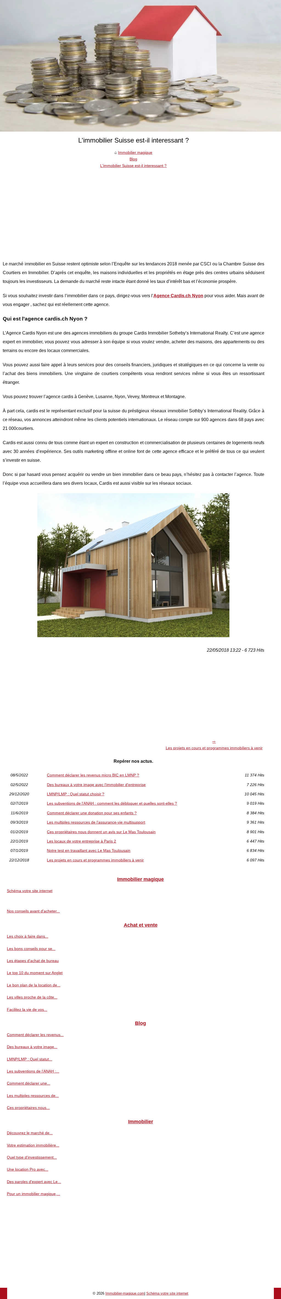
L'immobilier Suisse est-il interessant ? (133, 165)
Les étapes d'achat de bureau (33, 960)
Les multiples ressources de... (33, 1095)
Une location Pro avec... (27, 1169)
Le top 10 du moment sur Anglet (35, 973)
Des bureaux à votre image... (32, 1047)
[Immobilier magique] (140, 66)
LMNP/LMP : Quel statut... (29, 1059)
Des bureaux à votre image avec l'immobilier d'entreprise (96, 785)
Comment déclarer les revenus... (35, 1035)
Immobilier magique (135, 152)
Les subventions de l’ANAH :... (33, 1071)
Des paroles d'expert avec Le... (34, 1181)
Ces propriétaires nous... (28, 1107)
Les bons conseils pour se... (31, 948)
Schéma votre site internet (29, 891)
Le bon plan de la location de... (33, 985)
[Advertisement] (133, 210)
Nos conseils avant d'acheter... (33, 911)
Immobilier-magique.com (124, 1293)
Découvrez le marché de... (30, 1133)
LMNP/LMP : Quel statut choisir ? (75, 794)
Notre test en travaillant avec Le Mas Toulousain (88, 850)
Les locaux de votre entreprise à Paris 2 (81, 841)
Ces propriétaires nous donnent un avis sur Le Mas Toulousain (101, 832)
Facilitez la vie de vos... (27, 1009)
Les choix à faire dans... (27, 936)
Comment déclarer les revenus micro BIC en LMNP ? (93, 775)
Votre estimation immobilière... (33, 1145)
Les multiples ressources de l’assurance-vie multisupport (96, 822)
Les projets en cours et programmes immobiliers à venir (214, 748)
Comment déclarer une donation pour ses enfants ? (92, 813)
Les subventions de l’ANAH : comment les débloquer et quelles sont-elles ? (112, 803)
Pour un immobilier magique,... (33, 1194)
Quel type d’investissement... (32, 1157)
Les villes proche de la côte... (32, 997)
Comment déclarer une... (28, 1083)
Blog (133, 159)
